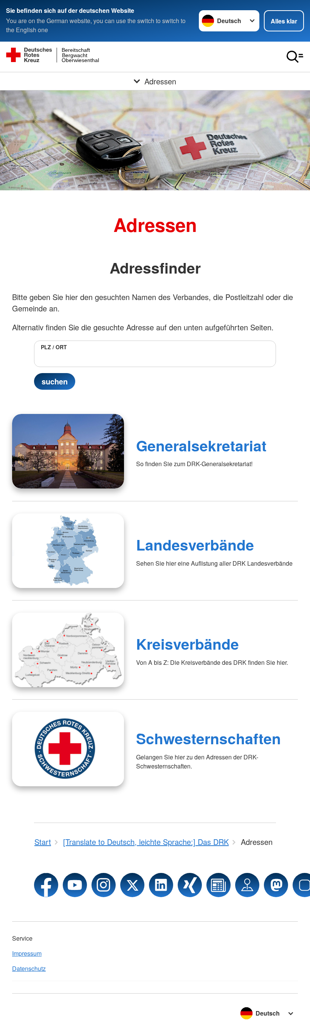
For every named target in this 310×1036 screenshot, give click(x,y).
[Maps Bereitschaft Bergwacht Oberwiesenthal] (247, 885)
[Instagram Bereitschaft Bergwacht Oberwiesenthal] (103, 885)
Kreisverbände (187, 643)
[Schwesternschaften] (68, 749)
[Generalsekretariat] (68, 451)
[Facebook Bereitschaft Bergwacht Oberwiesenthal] (46, 885)
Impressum (27, 953)
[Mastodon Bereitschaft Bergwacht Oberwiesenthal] (276, 885)
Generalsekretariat (201, 445)
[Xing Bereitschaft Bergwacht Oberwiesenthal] (190, 885)
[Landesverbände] (68, 550)
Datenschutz (29, 968)
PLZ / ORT (54, 347)
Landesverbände (195, 544)
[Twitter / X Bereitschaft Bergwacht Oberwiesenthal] (132, 885)
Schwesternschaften (208, 738)
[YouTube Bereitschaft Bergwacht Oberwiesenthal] (75, 885)
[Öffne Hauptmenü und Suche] (295, 57)
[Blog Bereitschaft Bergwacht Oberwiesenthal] (218, 885)
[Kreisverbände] (68, 650)
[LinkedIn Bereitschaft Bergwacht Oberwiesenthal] (161, 885)
